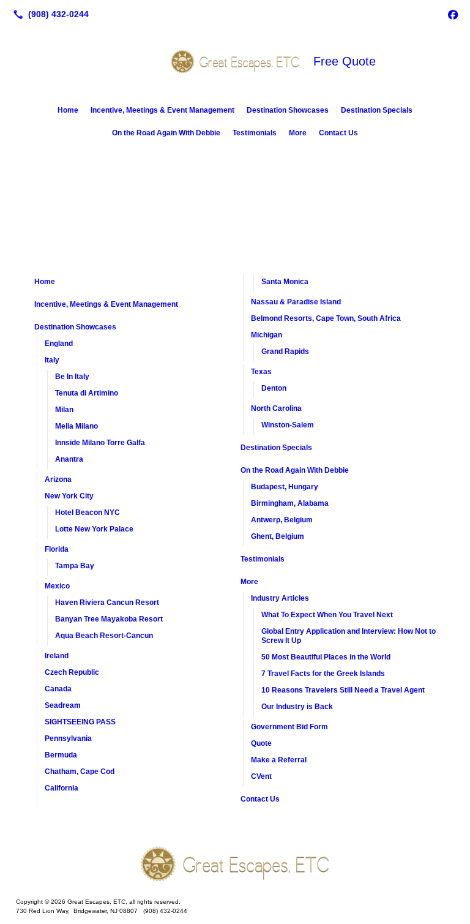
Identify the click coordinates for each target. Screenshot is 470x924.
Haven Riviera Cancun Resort (107, 602)
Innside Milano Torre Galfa (100, 442)
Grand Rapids (285, 351)
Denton (273, 388)
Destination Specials (376, 110)
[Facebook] (452, 14)
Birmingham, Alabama (290, 503)
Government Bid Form (289, 727)
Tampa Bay (74, 566)
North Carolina (276, 408)
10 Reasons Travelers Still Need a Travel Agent (343, 690)
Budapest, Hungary (284, 487)
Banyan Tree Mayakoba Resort (109, 619)
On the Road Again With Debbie (166, 133)
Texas (261, 371)
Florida (57, 549)
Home (68, 110)
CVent (261, 776)
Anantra (69, 459)
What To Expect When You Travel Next (327, 614)
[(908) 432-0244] (49, 14)
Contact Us (338, 133)
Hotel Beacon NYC (87, 512)
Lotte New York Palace (94, 529)
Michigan (266, 335)
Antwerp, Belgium (282, 520)
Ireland (57, 656)
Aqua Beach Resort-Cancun (104, 635)
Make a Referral (279, 760)
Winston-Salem (287, 425)
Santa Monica (284, 281)
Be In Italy (72, 376)
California (61, 788)
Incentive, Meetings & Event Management (162, 110)
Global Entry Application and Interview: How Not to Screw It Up (348, 636)
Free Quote (344, 61)
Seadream (63, 705)
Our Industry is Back (297, 706)
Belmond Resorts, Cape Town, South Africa (326, 318)
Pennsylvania (68, 738)
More (298, 133)
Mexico (57, 586)
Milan (64, 409)
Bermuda (61, 755)
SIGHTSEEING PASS (80, 722)
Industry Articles (280, 598)
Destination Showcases (288, 110)
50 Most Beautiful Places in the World (325, 657)
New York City (69, 496)
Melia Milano (76, 426)
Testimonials (255, 133)
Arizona (58, 479)
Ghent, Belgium (277, 536)
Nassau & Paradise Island (296, 302)
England (59, 343)
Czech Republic (72, 672)
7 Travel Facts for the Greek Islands (323, 673)
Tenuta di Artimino (86, 393)
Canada (58, 689)
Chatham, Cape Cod (79, 771)
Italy (52, 360)
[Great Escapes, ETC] (235, 864)
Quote (261, 743)
